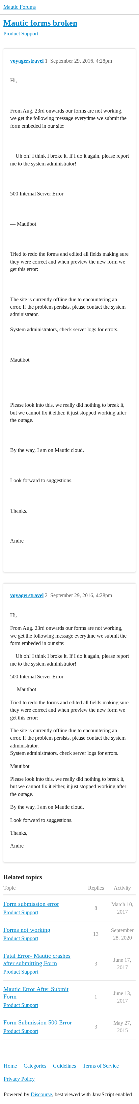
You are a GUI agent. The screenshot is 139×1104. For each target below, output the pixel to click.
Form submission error (31, 903)
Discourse (41, 1094)
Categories (35, 1066)
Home (10, 1066)
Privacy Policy (19, 1079)
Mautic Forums (19, 7)
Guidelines (64, 1066)
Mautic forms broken (40, 22)
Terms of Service (101, 1066)
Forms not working (26, 929)
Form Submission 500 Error (37, 1022)
